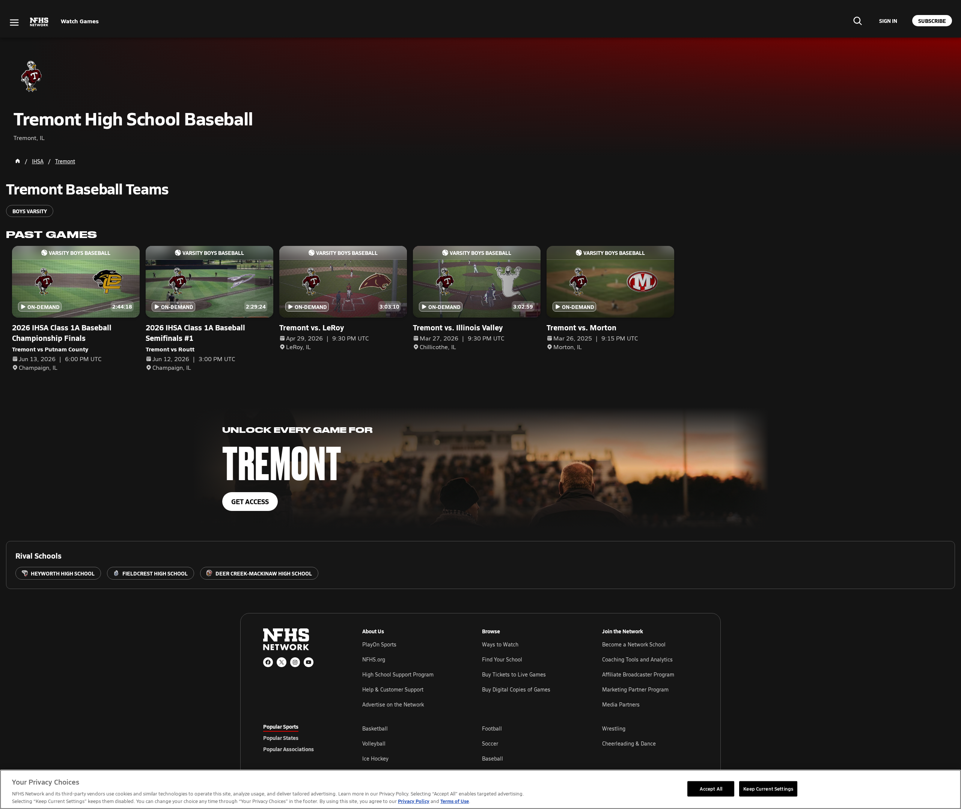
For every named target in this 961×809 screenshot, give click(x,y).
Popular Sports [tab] (280, 726)
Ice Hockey (375, 758)
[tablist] (300, 738)
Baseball (492, 758)
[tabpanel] (530, 743)
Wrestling (613, 728)
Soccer (490, 743)
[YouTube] (308, 662)
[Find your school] (857, 20)
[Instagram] (295, 662)
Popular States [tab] (280, 737)
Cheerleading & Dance (629, 743)
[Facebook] (268, 662)
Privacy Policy (413, 800)
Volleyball (374, 743)
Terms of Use (454, 800)
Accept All (711, 788)
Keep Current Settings (768, 788)
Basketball (375, 728)
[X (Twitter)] (281, 662)
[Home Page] (18, 161)
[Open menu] (14, 22)
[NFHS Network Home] (39, 22)
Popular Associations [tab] (288, 749)
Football (492, 728)
